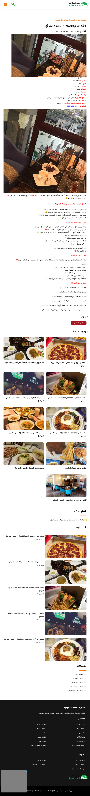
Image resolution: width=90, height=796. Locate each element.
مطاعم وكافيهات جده (78, 745)
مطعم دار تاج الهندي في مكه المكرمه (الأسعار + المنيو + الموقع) (24, 399)
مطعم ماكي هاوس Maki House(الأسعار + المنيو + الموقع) (26, 434)
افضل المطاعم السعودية (38, 745)
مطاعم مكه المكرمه (79, 323)
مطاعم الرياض (80, 728)
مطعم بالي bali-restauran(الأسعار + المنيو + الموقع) (24, 362)
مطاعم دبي (82, 733)
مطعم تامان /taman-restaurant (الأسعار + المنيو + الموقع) (67, 434)
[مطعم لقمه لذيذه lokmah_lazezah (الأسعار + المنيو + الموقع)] (65, 598)
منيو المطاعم (81, 724)
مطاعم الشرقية (41, 728)
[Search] (13, 4)
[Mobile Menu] (5, 4)
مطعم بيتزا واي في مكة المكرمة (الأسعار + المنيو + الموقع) (68, 364)
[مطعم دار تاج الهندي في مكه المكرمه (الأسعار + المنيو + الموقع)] (65, 623)
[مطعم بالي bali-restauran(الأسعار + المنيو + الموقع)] (65, 572)
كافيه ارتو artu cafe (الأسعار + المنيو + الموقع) (69, 500)
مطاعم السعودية (77, 682)
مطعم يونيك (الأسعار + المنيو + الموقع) (29, 468)
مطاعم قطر (42, 741)
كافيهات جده (81, 741)
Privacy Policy (28, 791)
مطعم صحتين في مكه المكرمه (75, 468)
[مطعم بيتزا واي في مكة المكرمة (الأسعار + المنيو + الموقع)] (65, 546)
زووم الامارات (81, 737)
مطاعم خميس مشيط (76, 686)
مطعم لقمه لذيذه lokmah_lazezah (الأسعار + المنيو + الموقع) (66, 399)
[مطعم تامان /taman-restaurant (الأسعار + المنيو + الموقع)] (65, 649)
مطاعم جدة (42, 733)
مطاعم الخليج (42, 737)
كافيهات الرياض (78, 674)
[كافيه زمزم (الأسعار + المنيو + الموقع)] (45, 55)
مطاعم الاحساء (78, 678)
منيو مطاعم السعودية (76, 690)
